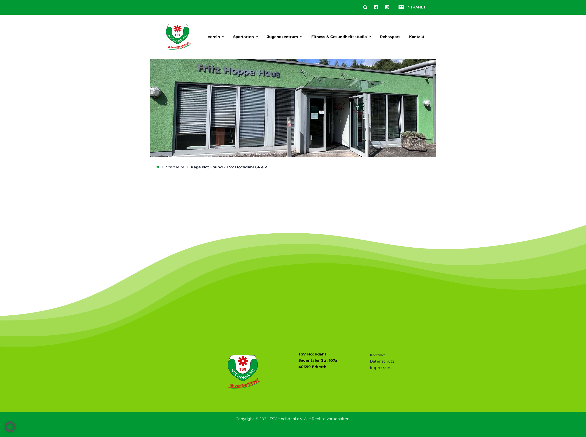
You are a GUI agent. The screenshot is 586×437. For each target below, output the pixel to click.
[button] (361, 7)
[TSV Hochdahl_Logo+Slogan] (178, 20)
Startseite (175, 167)
